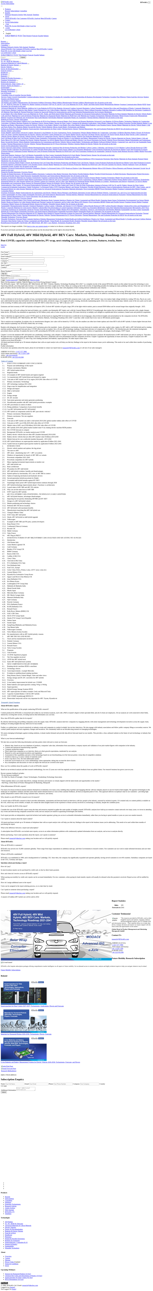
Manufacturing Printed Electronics (138, 174)
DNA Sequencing (97, 159)
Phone (51, 1084)
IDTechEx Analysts (33, 18)
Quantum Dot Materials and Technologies (20, 117)
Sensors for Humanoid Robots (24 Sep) (18, 1274)
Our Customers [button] (18, 49)
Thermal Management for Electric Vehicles (21, 144)
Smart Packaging (25, 176)
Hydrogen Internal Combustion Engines (14, 151)
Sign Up (4, 273)
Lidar (80, 168)
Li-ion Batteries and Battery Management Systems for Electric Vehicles (93, 138)
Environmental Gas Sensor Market (137, 200)
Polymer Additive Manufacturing (83, 102)
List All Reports (6, 93)
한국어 (19, 36)
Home (3, 223)
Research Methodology (8, 1071)
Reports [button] (3, 41)
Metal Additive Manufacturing (62, 102)
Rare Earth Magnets (41, 117)
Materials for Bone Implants (118, 114)
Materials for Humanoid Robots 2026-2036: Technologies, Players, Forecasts (26, 1034)
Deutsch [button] (24, 55)
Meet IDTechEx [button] (41, 49)
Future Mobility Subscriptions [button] (10, 970)
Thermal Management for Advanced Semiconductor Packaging (105, 194)
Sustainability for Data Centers (44, 155)
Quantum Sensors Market (91, 178)
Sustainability (5, 87)
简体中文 (13, 36)
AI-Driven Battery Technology (122, 121)
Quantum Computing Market (73, 178)
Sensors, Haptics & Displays (10, 86)
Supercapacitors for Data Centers (51, 129)
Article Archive (10, 1208)
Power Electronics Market (121, 140)
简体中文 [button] (9, 55)
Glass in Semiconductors (114, 187)
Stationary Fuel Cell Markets (24, 155)
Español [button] (36, 55)
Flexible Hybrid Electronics (104, 174)
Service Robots (65, 183)
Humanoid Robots (7, 181)
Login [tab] (3, 247)
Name (3, 1084)
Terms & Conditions (11, 1264)
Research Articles (17, 15)
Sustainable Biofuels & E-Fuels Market (67, 155)
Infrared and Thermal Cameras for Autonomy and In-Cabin (45, 181)
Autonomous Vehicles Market (81, 133)
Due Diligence (121, 97)
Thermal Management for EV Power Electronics (51, 144)
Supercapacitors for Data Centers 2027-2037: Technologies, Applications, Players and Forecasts (32, 1006)
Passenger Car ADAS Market (49, 140)
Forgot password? (12, 280)
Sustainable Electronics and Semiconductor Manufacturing (51, 176)
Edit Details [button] (17, 51)
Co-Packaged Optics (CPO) (56, 168)
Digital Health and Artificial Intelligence (78, 159)
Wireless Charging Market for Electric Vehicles (83, 144)
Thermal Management (8, 89)
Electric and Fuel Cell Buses (85, 134)
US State (4, 1086)
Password (4, 259)
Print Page (9, 1066)
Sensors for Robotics (53, 183)
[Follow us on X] (78, 1139)
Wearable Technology (8, 91)
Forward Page (11, 1068)
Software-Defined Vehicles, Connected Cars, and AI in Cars (119, 142)
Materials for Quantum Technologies (93, 116)
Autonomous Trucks (64, 133)
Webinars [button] (4, 47)
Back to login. (35, 280)
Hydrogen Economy (141, 149)
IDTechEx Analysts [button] (29, 49)
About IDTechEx (10, 18)
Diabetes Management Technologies (52, 159)
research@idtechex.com (17, 838)
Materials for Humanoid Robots (50, 116)
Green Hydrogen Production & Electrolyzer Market (109, 149)
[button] (8, 9)
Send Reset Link (24, 280)
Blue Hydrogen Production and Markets (72, 148)
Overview (8, 1256)
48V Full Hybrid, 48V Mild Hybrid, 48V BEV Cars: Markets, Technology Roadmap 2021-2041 (48, 223)
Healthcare (4, 72)
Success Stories (26, 95)
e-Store (27, 26)
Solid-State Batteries (22, 129)
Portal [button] (3, 51)
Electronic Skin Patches (111, 159)
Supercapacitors (34, 129)
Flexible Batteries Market (139, 123)
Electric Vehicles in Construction (42, 136)
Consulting (23, 11)
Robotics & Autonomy (8, 82)
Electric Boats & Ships (121, 134)
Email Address (6, 256)
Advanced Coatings (69, 108)
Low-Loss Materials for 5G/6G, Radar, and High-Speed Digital (83, 104)
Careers (54, 18)
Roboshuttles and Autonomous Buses (13, 183)
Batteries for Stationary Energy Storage (36, 123)
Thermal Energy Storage (70, 129)
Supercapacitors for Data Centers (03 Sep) (19, 1277)
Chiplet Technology (32, 187)
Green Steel (130, 149)
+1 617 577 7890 (21, 351)
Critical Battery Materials (58, 110)
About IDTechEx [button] (6, 49)
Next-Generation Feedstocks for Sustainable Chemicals (93, 151)
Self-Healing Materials (55, 117)
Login (3, 280)
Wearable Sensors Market (57, 204)
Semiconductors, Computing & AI (16, 1242)
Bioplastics (86, 108)
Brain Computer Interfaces (57, 200)
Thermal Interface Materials (96, 117)
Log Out (33, 26)
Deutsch (29, 36)
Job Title (4, 263)
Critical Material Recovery (75, 110)
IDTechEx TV (10, 1212)
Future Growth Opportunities (16, 97)
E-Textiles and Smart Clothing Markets (138, 219)
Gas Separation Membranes (82, 149)
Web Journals (27, 15)
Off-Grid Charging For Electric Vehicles (26, 140)
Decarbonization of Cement (28, 149)
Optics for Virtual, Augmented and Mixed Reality (33, 221)
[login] (14, 1289)
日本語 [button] (3, 55)
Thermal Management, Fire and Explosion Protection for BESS (99, 129)
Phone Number (6, 271)
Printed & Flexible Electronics (11, 78)
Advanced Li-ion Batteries (102, 121)
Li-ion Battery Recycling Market (11, 114)
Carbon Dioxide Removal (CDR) (136, 148)
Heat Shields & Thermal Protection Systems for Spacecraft (29, 112)
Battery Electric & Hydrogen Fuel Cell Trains (35, 163)
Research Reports (10, 223)
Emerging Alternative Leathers (112, 110)
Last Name (5, 254)
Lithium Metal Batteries (88, 125)
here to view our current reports (37, 226)
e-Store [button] (23, 51)
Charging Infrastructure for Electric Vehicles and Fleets (30, 134)
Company (4, 261)
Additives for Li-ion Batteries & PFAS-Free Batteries (45, 108)
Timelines (36, 15)
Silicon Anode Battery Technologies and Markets (69, 127)
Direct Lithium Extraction (93, 110)
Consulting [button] (4, 45)
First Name (5, 252)
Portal (7, 26)
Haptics (3, 202)
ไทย (24, 36)
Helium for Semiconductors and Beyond (62, 112)
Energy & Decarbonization (10, 69)
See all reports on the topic (103, 102)
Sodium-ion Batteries (8, 129)
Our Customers (22, 18)
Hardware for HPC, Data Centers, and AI (136, 187)
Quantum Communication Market (131, 104)
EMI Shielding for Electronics (132, 110)
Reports (7, 11)
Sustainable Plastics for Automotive (75, 117)
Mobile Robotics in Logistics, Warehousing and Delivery (108, 181)
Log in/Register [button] (6, 53)
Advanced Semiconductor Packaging (20, 168)
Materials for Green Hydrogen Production (25, 116)
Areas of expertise (15, 95)
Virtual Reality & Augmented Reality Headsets (65, 221)
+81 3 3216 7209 (23, 353)
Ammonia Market (27, 148)
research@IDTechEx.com (71, 348)
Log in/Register (10, 30)
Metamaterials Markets (111, 104)
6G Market (30, 104)
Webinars (8, 15)
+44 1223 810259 (11, 355)
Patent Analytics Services (135, 97)
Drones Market (70, 134)
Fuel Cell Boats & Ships (9, 138)
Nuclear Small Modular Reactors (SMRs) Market (128, 151)
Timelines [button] (32, 47)
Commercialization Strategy (36, 97)
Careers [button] (49, 49)
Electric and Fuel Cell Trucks (104, 134)
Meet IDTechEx (46, 18)
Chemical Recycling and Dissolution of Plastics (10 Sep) (23, 1276)
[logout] (12, 1287)
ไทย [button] (20, 55)
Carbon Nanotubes (96, 108)
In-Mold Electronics (119, 174)
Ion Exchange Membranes (103, 112)
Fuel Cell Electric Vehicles (26, 138)
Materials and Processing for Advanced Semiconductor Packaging (86, 114)
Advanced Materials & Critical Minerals (14, 63)
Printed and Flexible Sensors (10, 176)
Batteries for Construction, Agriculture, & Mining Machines (111, 133)
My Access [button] (8, 51)
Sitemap (7, 1260)
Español (40, 36)
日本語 (7, 36)
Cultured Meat (17, 157)
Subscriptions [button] (5, 43)
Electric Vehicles (6, 67)
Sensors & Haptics (11, 1244)
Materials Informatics (112, 116)
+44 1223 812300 (18, 357)
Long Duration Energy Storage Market (109, 125)
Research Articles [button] (13, 47)
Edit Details (21, 26)
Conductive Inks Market (24, 110)
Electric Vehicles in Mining (62, 136)
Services (4, 97)
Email (27, 1084)
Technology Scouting (109, 97)
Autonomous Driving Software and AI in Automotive (51, 179)
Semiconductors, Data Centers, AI (12, 84)
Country (4, 267)
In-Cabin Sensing (19, 181)
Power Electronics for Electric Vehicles (100, 140)
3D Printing (5, 59)
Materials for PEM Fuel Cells (70, 116)
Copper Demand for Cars (41, 110)
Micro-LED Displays (105, 168)
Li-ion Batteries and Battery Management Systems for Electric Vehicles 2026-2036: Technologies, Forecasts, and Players (40, 1062)
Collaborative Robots (110, 179)
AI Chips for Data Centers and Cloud (61, 185)
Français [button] (30, 55)
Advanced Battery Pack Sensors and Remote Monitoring (75, 121)
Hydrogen (4, 74)
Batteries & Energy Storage (10, 65)
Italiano (46, 36)
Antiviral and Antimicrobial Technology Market (24, 159)
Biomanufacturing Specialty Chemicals (46, 148)
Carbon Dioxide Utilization (10, 149)
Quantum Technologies (8, 80)
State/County (5, 265)
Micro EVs (9, 140)
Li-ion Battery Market (51, 125)
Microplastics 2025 (138, 208)
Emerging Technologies (13, 1204)
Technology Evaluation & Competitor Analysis (60, 97)
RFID (144, 104)
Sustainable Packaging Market (68, 211)
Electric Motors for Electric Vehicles (19, 136)
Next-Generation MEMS (91, 189)
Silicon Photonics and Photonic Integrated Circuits (128, 168)
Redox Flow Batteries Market (18, 127)
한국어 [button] (15, 55)
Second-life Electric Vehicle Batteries (40, 127)
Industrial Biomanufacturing (85, 112)
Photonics (4, 76)
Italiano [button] (42, 55)
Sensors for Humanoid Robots (36, 183)
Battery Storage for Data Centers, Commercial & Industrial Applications (72, 123)
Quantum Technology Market (110, 178)
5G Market (23, 104)
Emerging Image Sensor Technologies (113, 200)
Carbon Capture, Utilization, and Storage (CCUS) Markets (105, 148)
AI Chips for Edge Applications (83, 185)
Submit (23, 57)
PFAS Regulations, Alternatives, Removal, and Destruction (41, 157)
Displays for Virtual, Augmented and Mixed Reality (83, 200)
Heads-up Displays (63, 138)
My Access (13, 26)
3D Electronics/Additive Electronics (40, 102)
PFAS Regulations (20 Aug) (14, 1279)
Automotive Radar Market (25, 179)
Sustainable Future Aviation (10, 166)
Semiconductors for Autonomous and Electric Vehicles (48, 142)
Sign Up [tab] (3, 245)
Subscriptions (15, 11)
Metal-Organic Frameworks (128, 116)
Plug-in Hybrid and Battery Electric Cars (73, 140)
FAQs (7, 1266)
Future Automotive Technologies (46, 138)
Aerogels (79, 108)
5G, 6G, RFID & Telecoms (10, 61)
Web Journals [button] (23, 47)
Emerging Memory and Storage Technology (73, 187)
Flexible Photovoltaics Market (48, 149)
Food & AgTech (6, 71)
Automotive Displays (40, 168)
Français (35, 36)
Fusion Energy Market (65, 149)
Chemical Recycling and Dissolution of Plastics (118, 108)
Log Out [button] (29, 51)
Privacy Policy (10, 1262)
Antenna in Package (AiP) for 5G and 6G (48, 104)
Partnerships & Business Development (89, 97)
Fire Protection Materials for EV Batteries (96, 136)
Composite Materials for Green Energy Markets (22, 208)
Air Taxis (54, 133)
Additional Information (8, 1090)
